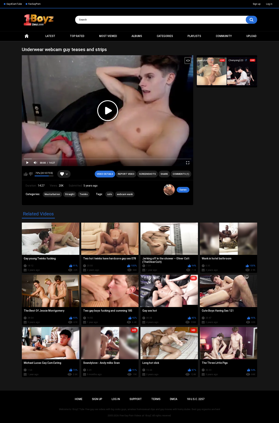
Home (26, 36)
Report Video (126, 174)
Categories (165, 36)
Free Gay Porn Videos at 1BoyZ (135, 415)
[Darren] (169, 189)
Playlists (194, 36)
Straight (70, 194)
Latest (50, 36)
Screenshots (147, 174)
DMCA (173, 399)
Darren (183, 189)
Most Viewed (108, 36)
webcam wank (125, 194)
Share (164, 174)
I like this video (26, 174)
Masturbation (52, 194)
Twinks (84, 194)
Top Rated (77, 36)
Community (224, 36)
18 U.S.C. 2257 (195, 399)
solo (109, 194)
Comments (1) (181, 174)
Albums (137, 36)
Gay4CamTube (14, 4)
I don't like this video (31, 174)
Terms (155, 399)
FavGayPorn (34, 4)
